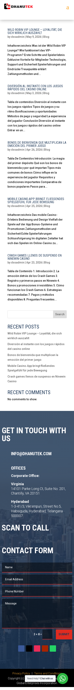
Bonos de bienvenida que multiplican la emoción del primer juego (36, 144)
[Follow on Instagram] (37, 648)
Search (60, 314)
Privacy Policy (21, 673)
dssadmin (17, 36)
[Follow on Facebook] (21, 648)
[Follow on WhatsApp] (53, 648)
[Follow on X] (29, 648)
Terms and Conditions (48, 673)
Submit (64, 634)
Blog (46, 36)
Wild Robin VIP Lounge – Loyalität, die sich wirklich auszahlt (34, 31)
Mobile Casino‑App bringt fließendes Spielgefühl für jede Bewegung (35, 200)
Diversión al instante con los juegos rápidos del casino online (35, 87)
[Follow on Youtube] (45, 648)
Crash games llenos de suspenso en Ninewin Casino (34, 257)
